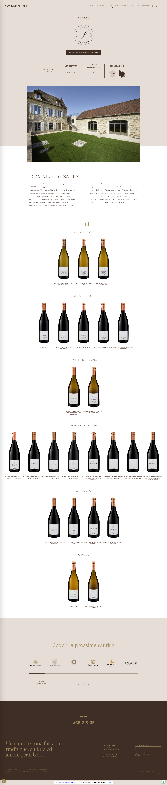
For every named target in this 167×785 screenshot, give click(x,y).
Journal (124, 6)
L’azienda (100, 6)
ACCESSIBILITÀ (42, 769)
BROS (158, 773)
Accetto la (141, 749)
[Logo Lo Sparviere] (35, 663)
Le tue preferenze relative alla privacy (92, 782)
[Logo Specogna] (131, 663)
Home (91, 6)
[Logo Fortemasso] (93, 663)
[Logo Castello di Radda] (55, 663)
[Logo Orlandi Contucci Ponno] (74, 663)
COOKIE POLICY (156, 771)
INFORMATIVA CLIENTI (12, 769)
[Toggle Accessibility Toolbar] (3, 781)
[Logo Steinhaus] (112, 663)
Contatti (145, 6)
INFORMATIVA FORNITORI (28, 769)
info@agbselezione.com (111, 756)
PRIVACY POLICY (145, 771)
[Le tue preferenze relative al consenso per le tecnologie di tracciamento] (163, 781)
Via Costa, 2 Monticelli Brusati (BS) (113, 748)
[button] (80, 682)
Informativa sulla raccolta (65, 782)
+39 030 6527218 (111, 754)
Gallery (135, 6)
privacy (144, 749)
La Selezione (112, 6)
